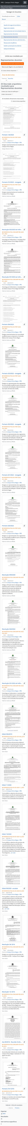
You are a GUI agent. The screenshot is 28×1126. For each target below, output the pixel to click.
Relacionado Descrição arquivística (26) (12, 63)
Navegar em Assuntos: (14, 12)
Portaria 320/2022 (8, 526)
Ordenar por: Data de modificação (10, 91)
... (4, 22)
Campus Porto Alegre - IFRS (14, 142)
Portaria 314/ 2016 (8, 1089)
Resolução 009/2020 (8, 575)
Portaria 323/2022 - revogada (11, 373)
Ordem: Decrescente (7, 94)
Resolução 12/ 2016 (8, 992)
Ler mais (13, 853)
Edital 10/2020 (6, 834)
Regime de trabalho (9, 28)
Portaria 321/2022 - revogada (11, 475)
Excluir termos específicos (19, 101)
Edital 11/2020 (6, 785)
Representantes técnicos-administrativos (15, 40)
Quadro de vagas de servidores (12, 25)
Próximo (17, 1108)
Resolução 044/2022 (8, 629)
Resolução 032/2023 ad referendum (12, 229)
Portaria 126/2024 (8, 135)
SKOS (4, 1113)
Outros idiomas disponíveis (10, 70)
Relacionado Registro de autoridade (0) (12, 67)
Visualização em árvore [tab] (8, 16)
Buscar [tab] (4, 19)
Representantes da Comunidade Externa (15, 31)
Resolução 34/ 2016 (8, 944)
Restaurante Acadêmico (10, 43)
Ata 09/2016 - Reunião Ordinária (12, 1042)
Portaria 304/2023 (8, 324)
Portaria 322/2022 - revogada (11, 424)
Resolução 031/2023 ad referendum (12, 277)
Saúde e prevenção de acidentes (12, 46)
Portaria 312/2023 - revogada (11, 182)
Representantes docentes (11, 37)
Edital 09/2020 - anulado (10, 888)
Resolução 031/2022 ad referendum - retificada (12, 683)
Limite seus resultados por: (14, 56)
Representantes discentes (11, 34)
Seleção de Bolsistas (9, 49)
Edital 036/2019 (7, 734)
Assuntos (10, 78)
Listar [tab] (18, 16)
